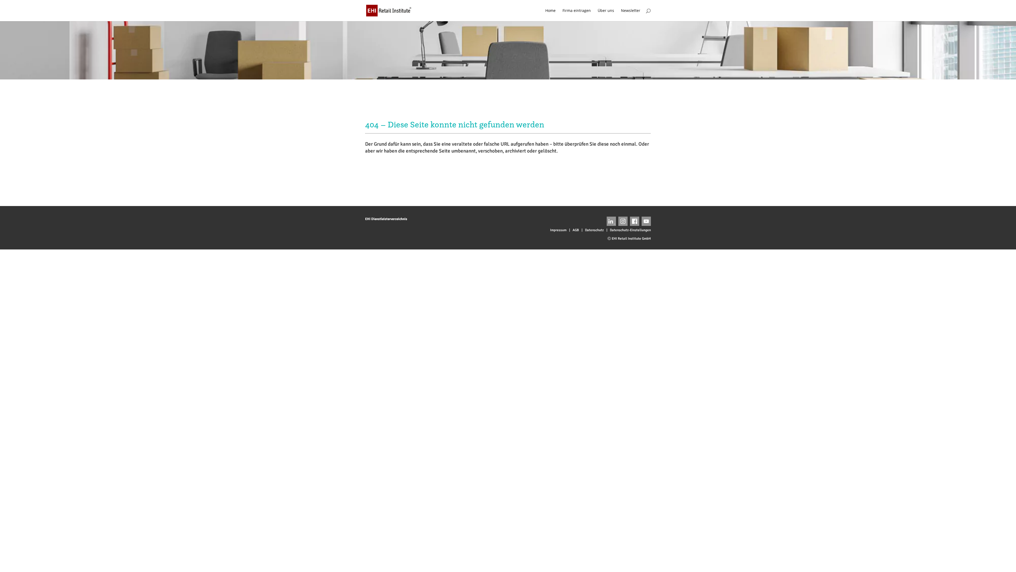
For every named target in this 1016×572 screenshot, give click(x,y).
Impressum (558, 230)
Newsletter (630, 11)
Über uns (606, 11)
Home (550, 11)
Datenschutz (594, 230)
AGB (576, 230)
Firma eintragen (577, 11)
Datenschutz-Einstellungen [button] (630, 230)
